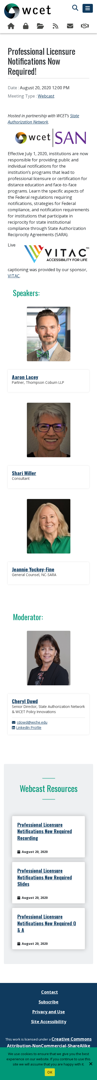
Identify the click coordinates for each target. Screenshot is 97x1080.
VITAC (14, 276)
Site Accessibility (48, 1021)
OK (49, 1072)
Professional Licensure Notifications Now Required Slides (44, 877)
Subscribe (70, 26)
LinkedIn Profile (28, 727)
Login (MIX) (26, 26)
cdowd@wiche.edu (32, 722)
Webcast (46, 96)
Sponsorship (85, 26)
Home (11, 26)
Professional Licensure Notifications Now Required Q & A (46, 923)
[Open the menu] (88, 8)
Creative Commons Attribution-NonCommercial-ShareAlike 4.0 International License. (49, 1045)
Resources (41, 26)
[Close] (90, 1063)
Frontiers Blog (55, 26)
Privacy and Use (48, 1012)
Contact (49, 992)
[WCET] (27, 11)
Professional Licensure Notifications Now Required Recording (44, 831)
